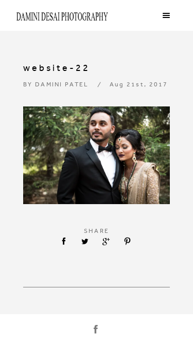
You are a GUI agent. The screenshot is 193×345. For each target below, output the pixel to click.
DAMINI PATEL (62, 84)
